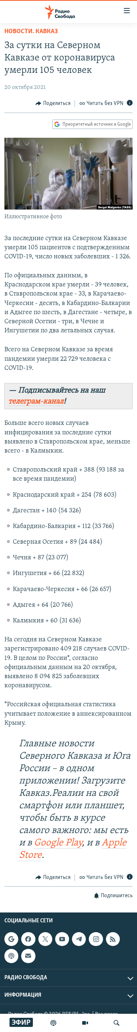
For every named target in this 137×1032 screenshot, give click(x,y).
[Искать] (117, 1023)
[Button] (53, 103)
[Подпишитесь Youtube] (62, 939)
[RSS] (113, 939)
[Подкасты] (11, 956)
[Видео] (85, 1023)
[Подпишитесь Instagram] (96, 939)
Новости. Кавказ (31, 31)
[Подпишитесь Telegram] (79, 939)
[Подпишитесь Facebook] (28, 939)
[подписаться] (28, 956)
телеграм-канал (36, 401)
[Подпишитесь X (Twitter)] (45, 939)
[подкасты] (53, 1023)
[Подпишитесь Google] (11, 939)
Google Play (58, 843)
